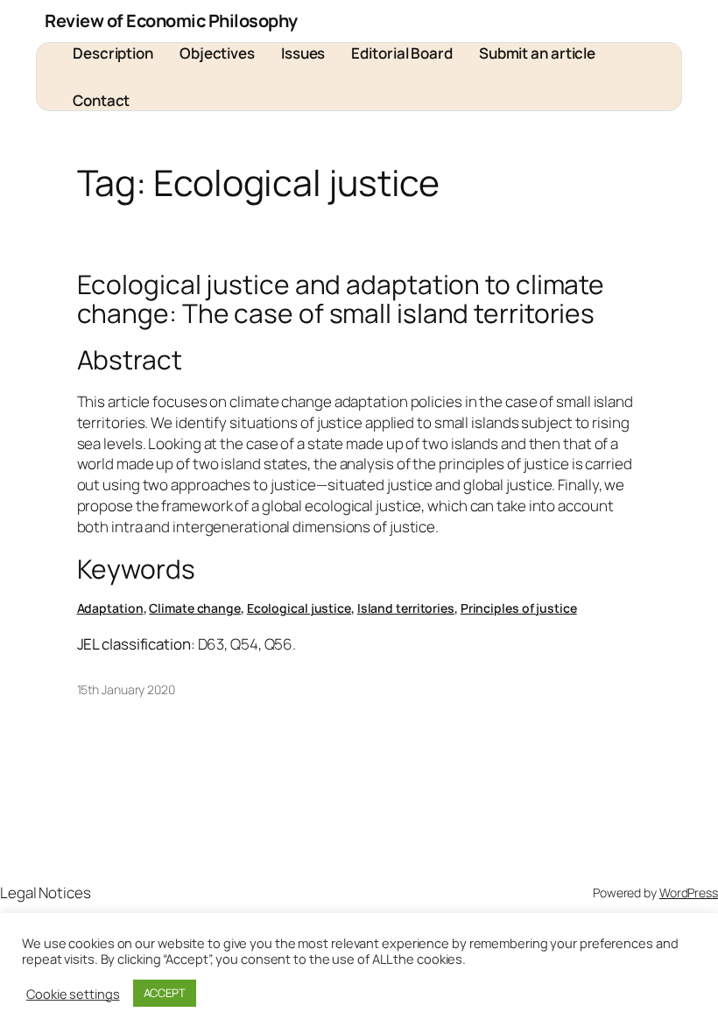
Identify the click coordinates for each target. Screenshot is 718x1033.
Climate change (195, 608)
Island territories (405, 608)
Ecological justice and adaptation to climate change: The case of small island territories (341, 299)
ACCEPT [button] (165, 993)
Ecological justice (299, 608)
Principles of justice (519, 608)
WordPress (688, 892)
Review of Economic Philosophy (171, 20)
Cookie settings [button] (73, 993)
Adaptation (110, 608)
